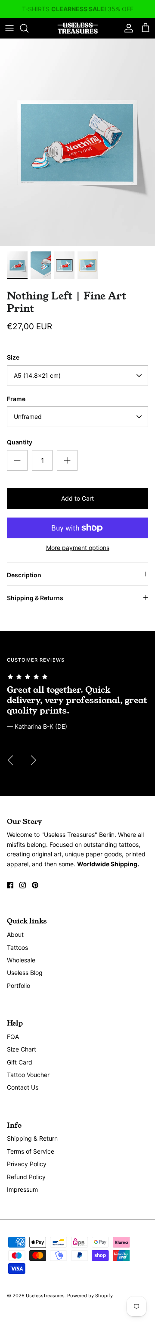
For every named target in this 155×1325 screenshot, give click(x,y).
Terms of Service (30, 1151)
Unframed (28, 416)
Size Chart (21, 1049)
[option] (77, 142)
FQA (13, 1036)
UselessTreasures (45, 1296)
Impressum (22, 1189)
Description (24, 575)
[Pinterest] (35, 885)
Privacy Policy (26, 1163)
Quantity (19, 442)
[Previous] (10, 760)
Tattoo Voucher (28, 1074)
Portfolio (18, 985)
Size (13, 357)
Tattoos (17, 947)
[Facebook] (10, 885)
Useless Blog (25, 972)
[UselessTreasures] (77, 28)
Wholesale (21, 960)
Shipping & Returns (35, 597)
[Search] (28, 28)
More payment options (77, 547)
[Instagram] (22, 885)
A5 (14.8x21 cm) (37, 375)
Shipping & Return (32, 1138)
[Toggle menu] (9, 28)
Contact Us (22, 1087)
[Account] (126, 28)
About (15, 934)
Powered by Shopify (90, 1296)
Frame (16, 398)
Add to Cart (77, 498)
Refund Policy (26, 1176)
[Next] (33, 760)
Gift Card (19, 1062)
